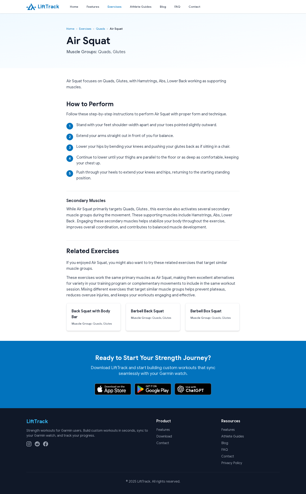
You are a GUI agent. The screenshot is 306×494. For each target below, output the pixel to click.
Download (164, 436)
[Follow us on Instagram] (28, 443)
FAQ (177, 7)
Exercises (115, 7)
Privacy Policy (231, 463)
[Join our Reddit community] (37, 443)
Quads (100, 29)
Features (93, 7)
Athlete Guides (141, 7)
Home (74, 7)
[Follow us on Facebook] (45, 443)
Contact (194, 7)
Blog (163, 7)
